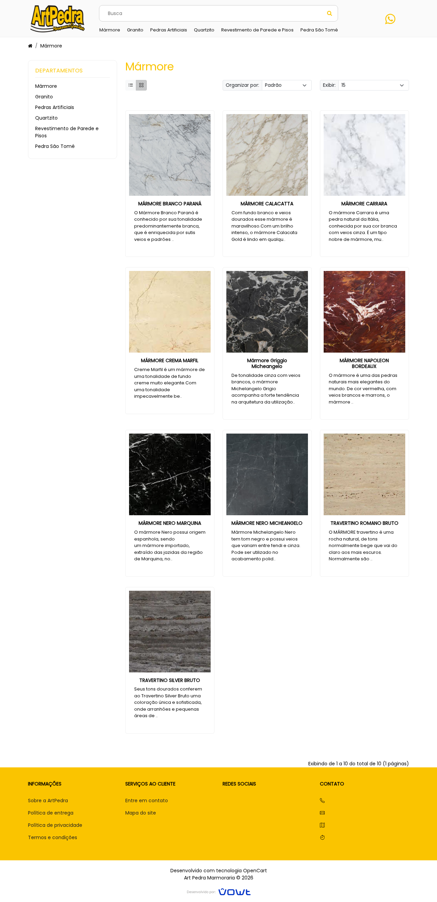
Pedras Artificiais (54, 107)
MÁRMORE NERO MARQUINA (170, 523)
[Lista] (130, 85)
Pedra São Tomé (55, 146)
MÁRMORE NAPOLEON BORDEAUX (364, 363)
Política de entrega (50, 812)
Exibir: (329, 85)
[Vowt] (219, 891)
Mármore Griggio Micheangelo (267, 363)
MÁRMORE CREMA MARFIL (169, 360)
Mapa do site (140, 812)
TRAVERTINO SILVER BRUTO (169, 680)
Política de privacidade (55, 825)
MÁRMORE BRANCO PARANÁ (169, 203)
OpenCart (255, 870)
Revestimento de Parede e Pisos (67, 132)
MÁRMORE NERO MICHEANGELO (266, 523)
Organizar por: (242, 85)
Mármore (51, 45)
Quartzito (46, 117)
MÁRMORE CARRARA (364, 203)
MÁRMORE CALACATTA (267, 203)
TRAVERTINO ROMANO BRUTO (364, 523)
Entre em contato (146, 800)
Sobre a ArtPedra (48, 800)
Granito (44, 96)
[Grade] (141, 85)
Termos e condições (52, 837)
